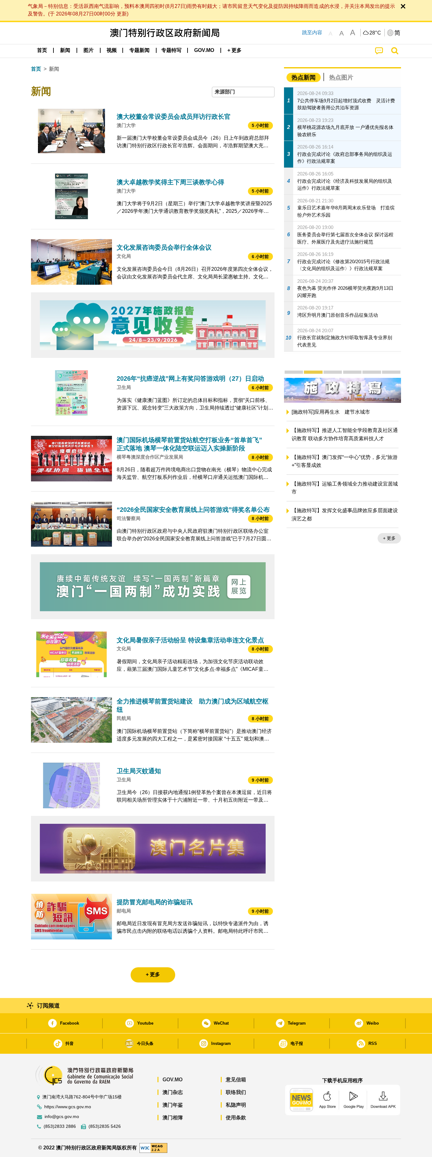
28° (375, 32)
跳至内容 (312, 32)
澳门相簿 (173, 1117)
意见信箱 (236, 1079)
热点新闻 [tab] (304, 77)
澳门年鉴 (173, 1105)
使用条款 (236, 1117)
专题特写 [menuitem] (171, 50)
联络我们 (236, 1092)
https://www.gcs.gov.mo (67, 1106)
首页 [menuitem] (42, 50)
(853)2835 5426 (105, 1126)
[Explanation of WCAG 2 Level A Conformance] (153, 1147)
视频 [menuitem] (112, 50)
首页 (36, 69)
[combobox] (243, 92)
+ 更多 (345, 538)
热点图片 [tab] (341, 77)
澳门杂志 (173, 1092)
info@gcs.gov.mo (62, 1116)
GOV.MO (172, 1079)
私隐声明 (236, 1105)
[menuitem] (65, 50)
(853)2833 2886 (60, 1126)
